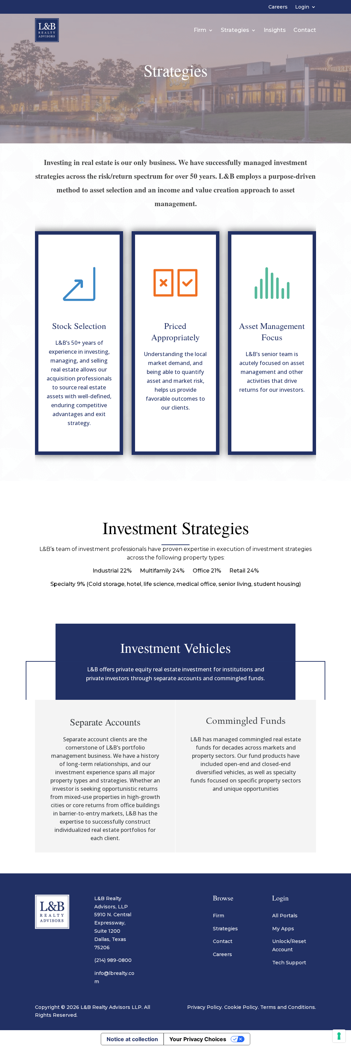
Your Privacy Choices (197, 1039)
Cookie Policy (241, 1007)
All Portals (285, 915)
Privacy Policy (204, 1007)
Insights (275, 30)
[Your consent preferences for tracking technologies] (339, 1036)
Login (302, 7)
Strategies (235, 30)
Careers (278, 7)
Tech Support (289, 962)
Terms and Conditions (287, 1007)
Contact (304, 30)
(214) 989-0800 (113, 960)
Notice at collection (132, 1039)
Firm (200, 30)
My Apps (283, 929)
